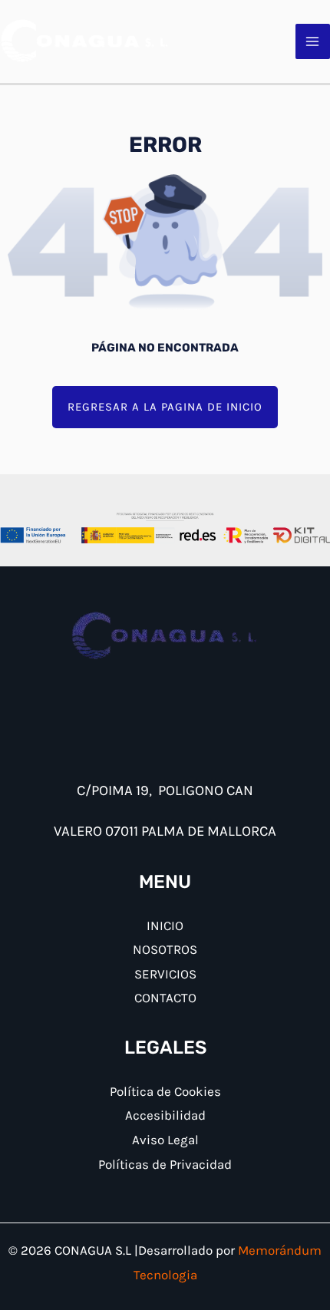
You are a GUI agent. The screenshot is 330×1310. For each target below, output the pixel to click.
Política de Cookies (165, 1091)
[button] (165, 407)
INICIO (165, 925)
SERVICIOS (165, 974)
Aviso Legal (165, 1139)
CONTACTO (165, 997)
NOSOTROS (165, 949)
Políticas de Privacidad (165, 1164)
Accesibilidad (165, 1115)
